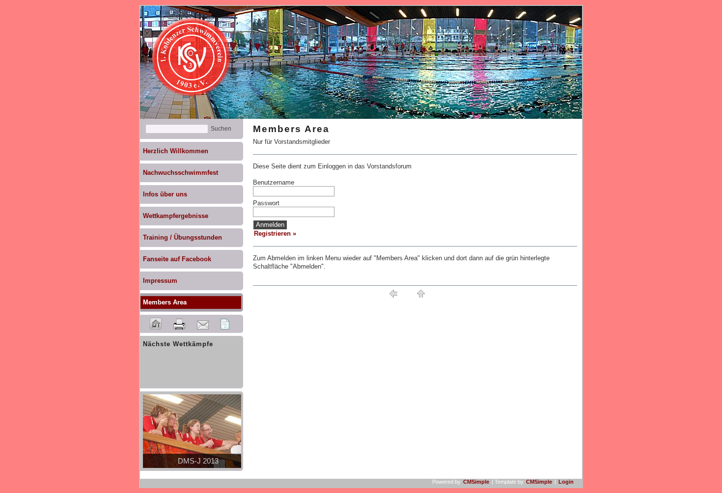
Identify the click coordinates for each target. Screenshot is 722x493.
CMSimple (476, 482)
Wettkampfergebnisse (175, 215)
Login (566, 482)
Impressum (160, 280)
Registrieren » (275, 233)
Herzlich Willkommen (175, 151)
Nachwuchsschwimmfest (180, 172)
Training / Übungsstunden (182, 237)
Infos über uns (165, 194)
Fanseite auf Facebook (177, 259)
